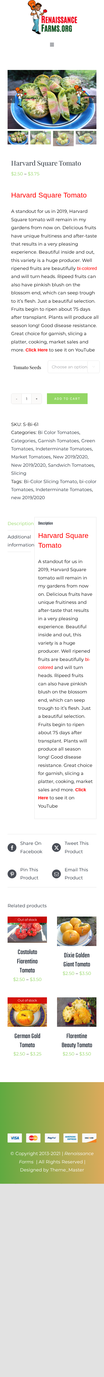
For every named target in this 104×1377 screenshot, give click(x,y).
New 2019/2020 (70, 457)
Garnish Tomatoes (58, 441)
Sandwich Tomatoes (71, 465)
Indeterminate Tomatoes (64, 449)
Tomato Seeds (27, 367)
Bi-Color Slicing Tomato (50, 481)
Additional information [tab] (19, 541)
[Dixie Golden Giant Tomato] (76, 920)
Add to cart (67, 399)
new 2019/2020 (28, 497)
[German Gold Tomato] (27, 1001)
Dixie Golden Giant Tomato (76, 960)
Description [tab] (19, 523)
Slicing (18, 473)
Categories (23, 441)
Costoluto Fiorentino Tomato (27, 961)
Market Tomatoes (31, 457)
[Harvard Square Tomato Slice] (52, 99)
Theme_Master (67, 1170)
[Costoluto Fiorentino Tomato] (27, 920)
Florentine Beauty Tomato (77, 1040)
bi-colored (87, 268)
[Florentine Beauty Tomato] (76, 1001)
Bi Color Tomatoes (58, 432)
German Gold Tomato (27, 1040)
